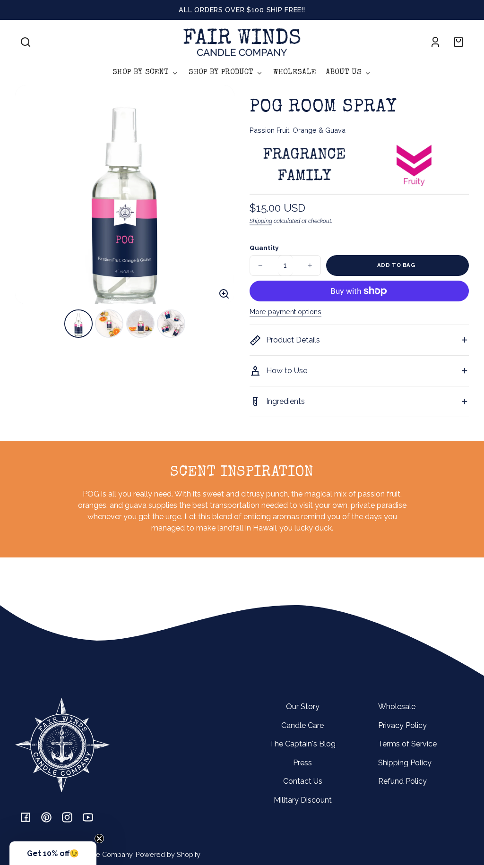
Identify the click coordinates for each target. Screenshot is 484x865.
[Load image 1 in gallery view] (78, 323)
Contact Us (302, 781)
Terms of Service (407, 743)
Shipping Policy (405, 762)
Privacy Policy (402, 725)
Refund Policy (402, 781)
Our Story (303, 706)
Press (302, 762)
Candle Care (302, 725)
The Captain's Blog (302, 743)
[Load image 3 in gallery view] (140, 323)
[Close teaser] (99, 838)
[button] (25, 42)
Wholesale (396, 706)
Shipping (261, 220)
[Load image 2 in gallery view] (109, 323)
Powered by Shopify (168, 854)
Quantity (264, 247)
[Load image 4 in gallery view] (171, 323)
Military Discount (303, 800)
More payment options (285, 312)
